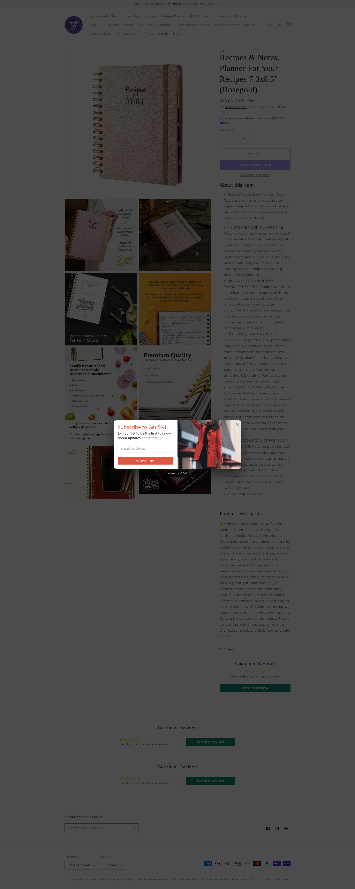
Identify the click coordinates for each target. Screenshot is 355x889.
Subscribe (145, 461)
